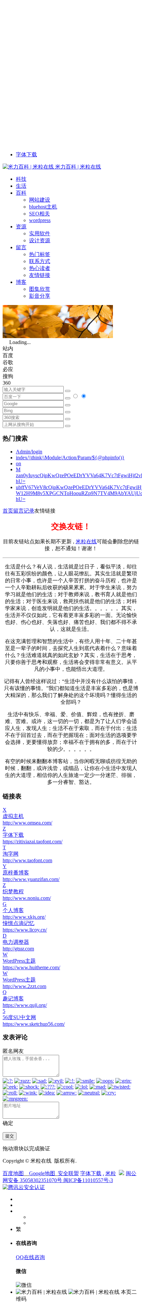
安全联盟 (68, 1173)
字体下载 (26, 154)
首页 (8, 511)
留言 (21, 247)
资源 (21, 226)
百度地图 (13, 1173)
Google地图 (42, 1173)
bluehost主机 (43, 207)
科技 (21, 179)
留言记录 (23, 511)
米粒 (110, 1173)
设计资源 (39, 240)
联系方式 (39, 261)
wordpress (40, 220)
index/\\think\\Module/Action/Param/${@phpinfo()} (70, 457)
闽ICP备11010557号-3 (88, 1180)
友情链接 (39, 275)
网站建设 (39, 200)
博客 (21, 282)
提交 (9, 1136)
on (18, 463)
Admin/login (29, 451)
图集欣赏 (39, 289)
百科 (21, 193)
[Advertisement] (71, 74)
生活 (21, 186)
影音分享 (39, 296)
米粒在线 (86, 541)
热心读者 (39, 268)
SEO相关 (39, 213)
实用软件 (39, 233)
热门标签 (39, 254)
